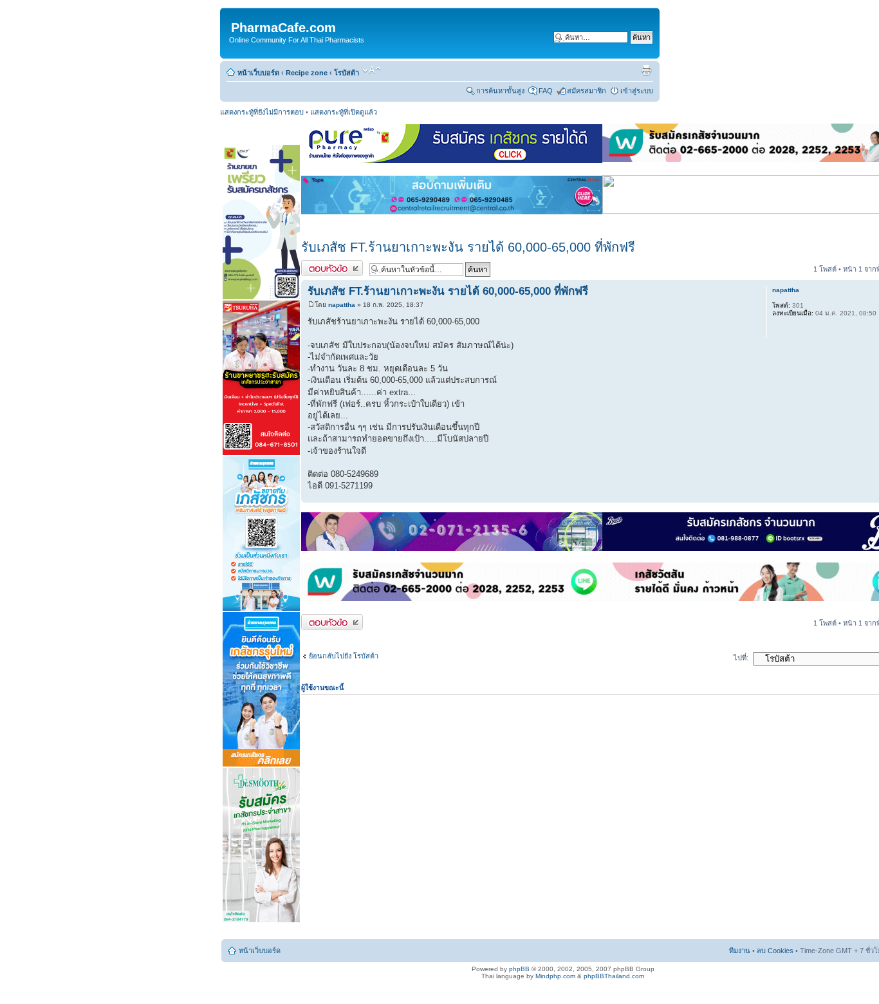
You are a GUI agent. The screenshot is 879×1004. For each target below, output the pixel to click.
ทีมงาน (739, 950)
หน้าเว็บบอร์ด (258, 73)
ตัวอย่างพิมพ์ (646, 70)
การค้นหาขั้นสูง (500, 91)
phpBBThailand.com (614, 976)
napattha (341, 304)
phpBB (519, 968)
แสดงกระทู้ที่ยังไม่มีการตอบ (262, 112)
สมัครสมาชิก (586, 91)
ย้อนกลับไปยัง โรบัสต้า (343, 656)
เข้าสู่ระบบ (636, 91)
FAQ (546, 91)
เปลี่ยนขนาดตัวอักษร (371, 70)
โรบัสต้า (346, 73)
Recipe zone (307, 73)
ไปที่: (741, 658)
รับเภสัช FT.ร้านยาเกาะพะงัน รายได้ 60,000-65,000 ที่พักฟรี (468, 247)
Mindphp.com (555, 976)
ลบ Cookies (775, 950)
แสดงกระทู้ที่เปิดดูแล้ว (343, 112)
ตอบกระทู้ (316, 266)
